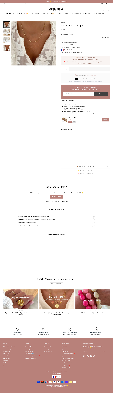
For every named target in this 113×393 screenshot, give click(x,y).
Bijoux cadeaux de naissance (68, 358)
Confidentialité (55, 385)
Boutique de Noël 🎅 (66, 365)
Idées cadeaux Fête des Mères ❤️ (68, 353)
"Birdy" (97, 113)
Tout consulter (56, 284)
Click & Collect (6, 356)
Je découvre (56, 197)
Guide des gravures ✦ (29, 349)
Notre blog (46, 349)
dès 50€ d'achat (71, 47)
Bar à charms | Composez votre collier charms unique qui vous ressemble (56, 314)
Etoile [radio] (74, 121)
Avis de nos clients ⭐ (63, 385)
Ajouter (105, 119)
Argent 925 (86, 13)
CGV (4, 365)
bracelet (78, 111)
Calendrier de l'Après (66, 367)
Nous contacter (6, 351)
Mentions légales (48, 385)
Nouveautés (10, 13)
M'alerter (101, 94)
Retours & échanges (7, 349)
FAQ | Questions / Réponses (9, 346)
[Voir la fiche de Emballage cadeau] (64, 120)
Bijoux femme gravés (66, 349)
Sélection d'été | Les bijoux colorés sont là (92, 313)
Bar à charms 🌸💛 (22, 13)
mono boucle (86, 111)
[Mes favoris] (99, 9)
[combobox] (56, 376)
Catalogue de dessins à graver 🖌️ (32, 358)
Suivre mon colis (6, 4)
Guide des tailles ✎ (29, 346)
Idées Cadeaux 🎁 (48, 13)
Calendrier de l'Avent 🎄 (67, 363)
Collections (35, 13)
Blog (39, 4)
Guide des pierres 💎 (29, 353)
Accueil (62, 22)
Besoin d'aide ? (25, 4)
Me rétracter (5, 360)
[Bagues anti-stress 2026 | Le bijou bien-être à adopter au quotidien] (20, 299)
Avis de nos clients (48, 351)
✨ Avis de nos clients (85, 170)
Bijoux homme (65, 351)
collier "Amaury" (90, 113)
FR (56, 377)
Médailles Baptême (66, 360)
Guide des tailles (106, 37)
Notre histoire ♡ (47, 346)
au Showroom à (72, 52)
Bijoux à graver (63, 13)
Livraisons (5, 363)
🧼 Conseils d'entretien (85, 174)
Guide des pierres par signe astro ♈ (32, 356)
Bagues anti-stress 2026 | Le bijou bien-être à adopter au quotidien (20, 314)
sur (68, 45)
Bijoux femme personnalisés (68, 356)
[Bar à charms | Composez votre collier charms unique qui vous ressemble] (56, 299)
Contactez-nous (33, 4)
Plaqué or (75, 13)
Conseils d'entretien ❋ (29, 351)
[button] (67, 34)
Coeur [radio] (70, 121)
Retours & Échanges (16, 4)
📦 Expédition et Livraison (85, 166)
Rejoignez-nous (6, 353)
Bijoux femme (65, 346)
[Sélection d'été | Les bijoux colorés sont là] (92, 299)
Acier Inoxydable (100, 13)
